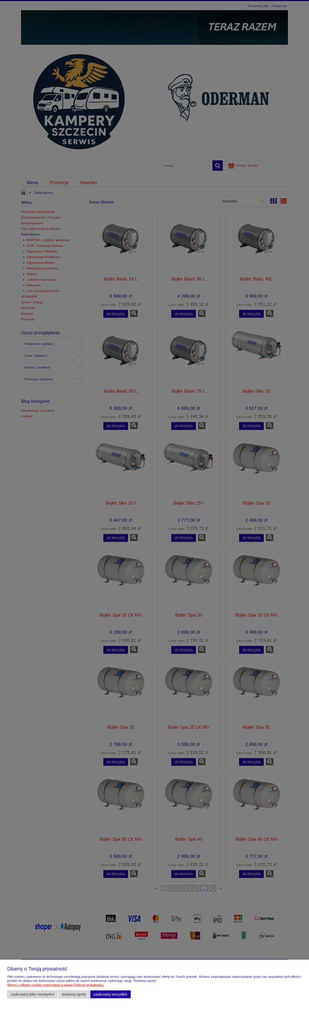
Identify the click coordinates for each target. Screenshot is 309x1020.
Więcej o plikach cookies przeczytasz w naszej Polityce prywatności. (55, 985)
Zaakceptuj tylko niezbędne (32, 994)
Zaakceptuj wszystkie (110, 994)
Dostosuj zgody (74, 994)
